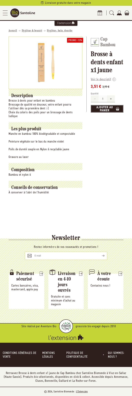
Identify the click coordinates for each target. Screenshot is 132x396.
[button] (5, 13)
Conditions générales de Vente (19, 355)
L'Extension (82, 391)
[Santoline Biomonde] (22, 12)
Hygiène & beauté (32, 30)
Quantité (94, 93)
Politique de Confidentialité (77, 355)
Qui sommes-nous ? (116, 355)
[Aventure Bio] (66, 326)
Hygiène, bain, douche (60, 30)
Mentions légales (48, 355)
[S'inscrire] (100, 255)
